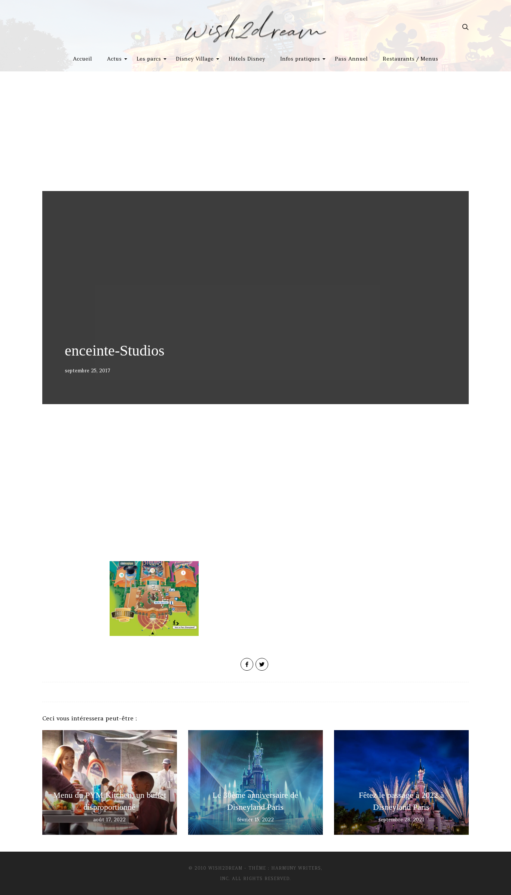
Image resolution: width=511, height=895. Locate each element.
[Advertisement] (255, 127)
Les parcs (149, 58)
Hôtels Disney (247, 58)
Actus (114, 58)
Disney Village (195, 58)
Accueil (82, 58)
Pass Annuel (351, 58)
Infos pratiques (300, 58)
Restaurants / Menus (410, 58)
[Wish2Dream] (255, 27)
